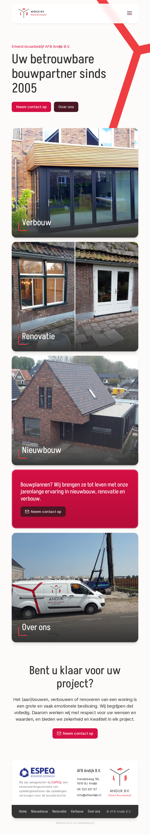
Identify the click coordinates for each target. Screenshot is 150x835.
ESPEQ (56, 782)
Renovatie (59, 811)
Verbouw (77, 811)
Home (23, 811)
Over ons (94, 811)
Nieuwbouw (39, 811)
